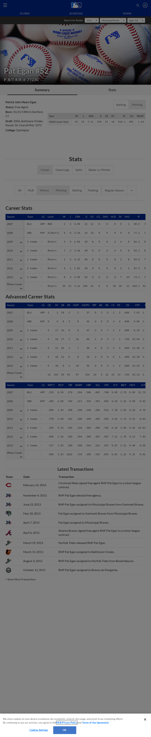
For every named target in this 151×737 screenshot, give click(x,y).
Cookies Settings (38, 730)
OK (64, 730)
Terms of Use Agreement (95, 722)
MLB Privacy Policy (66, 722)
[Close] (145, 719)
